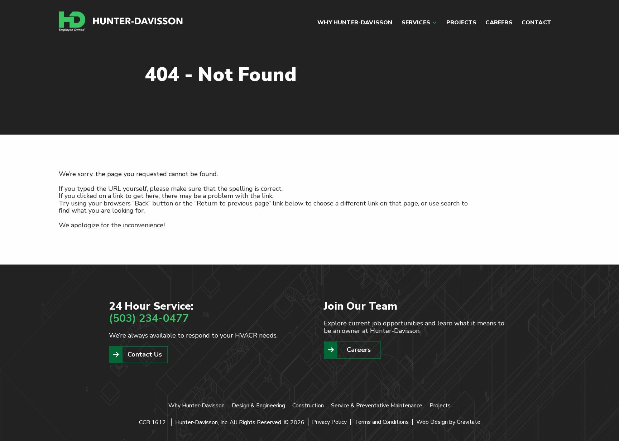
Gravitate (468, 422)
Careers (359, 349)
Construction (308, 406)
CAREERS (498, 22)
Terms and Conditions (381, 422)
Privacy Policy (329, 422)
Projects (440, 406)
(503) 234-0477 (149, 318)
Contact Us (145, 354)
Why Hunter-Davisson (196, 406)
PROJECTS (461, 22)
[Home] (121, 21)
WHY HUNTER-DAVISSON (354, 22)
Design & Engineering (258, 406)
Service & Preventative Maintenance (376, 406)
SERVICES (416, 22)
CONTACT (536, 22)
